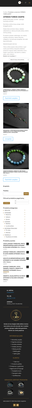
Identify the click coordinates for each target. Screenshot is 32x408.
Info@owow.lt (10, 292)
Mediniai (8, 223)
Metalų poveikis (17, 349)
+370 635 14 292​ (11, 298)
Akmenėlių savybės (17, 339)
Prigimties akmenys (16, 342)
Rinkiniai (8, 232)
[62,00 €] (23, 382)
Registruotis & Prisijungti (16, 368)
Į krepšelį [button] (8, 139)
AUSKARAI (7, 221)
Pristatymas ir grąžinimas (17, 366)
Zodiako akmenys (17, 346)
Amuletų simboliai (17, 344)
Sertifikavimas (17, 375)
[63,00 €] (12, 382)
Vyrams (8, 219)
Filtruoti (6, 203)
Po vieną (8, 230)
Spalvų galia (17, 353)
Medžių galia (16, 351)
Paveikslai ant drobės (11, 237)
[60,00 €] (23, 390)
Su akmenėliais (10, 226)
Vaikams (8, 217)
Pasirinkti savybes (11, 98)
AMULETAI (7, 210)
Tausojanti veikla (16, 373)
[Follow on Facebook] (14, 405)
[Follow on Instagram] (17, 405)
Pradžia (5, 12)
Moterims (8, 214)
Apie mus (16, 361)
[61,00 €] (12, 390)
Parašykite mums (16, 371)
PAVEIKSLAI (8, 235)
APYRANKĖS (8, 213)
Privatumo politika (17, 364)
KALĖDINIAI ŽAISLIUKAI (11, 228)
